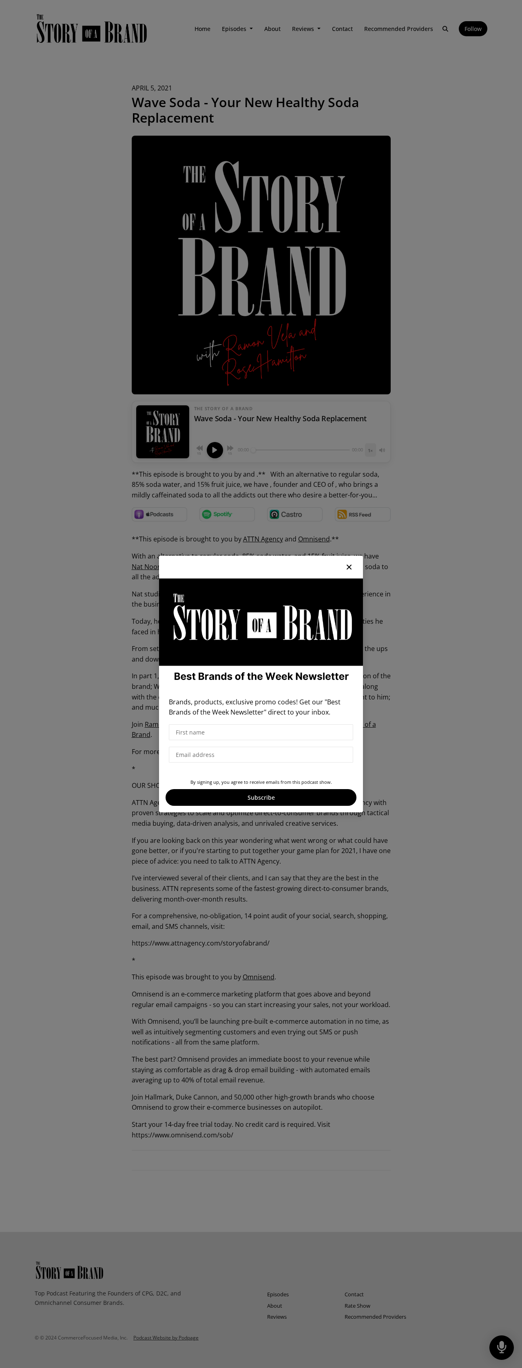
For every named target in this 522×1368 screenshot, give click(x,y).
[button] (349, 567)
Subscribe (261, 797)
